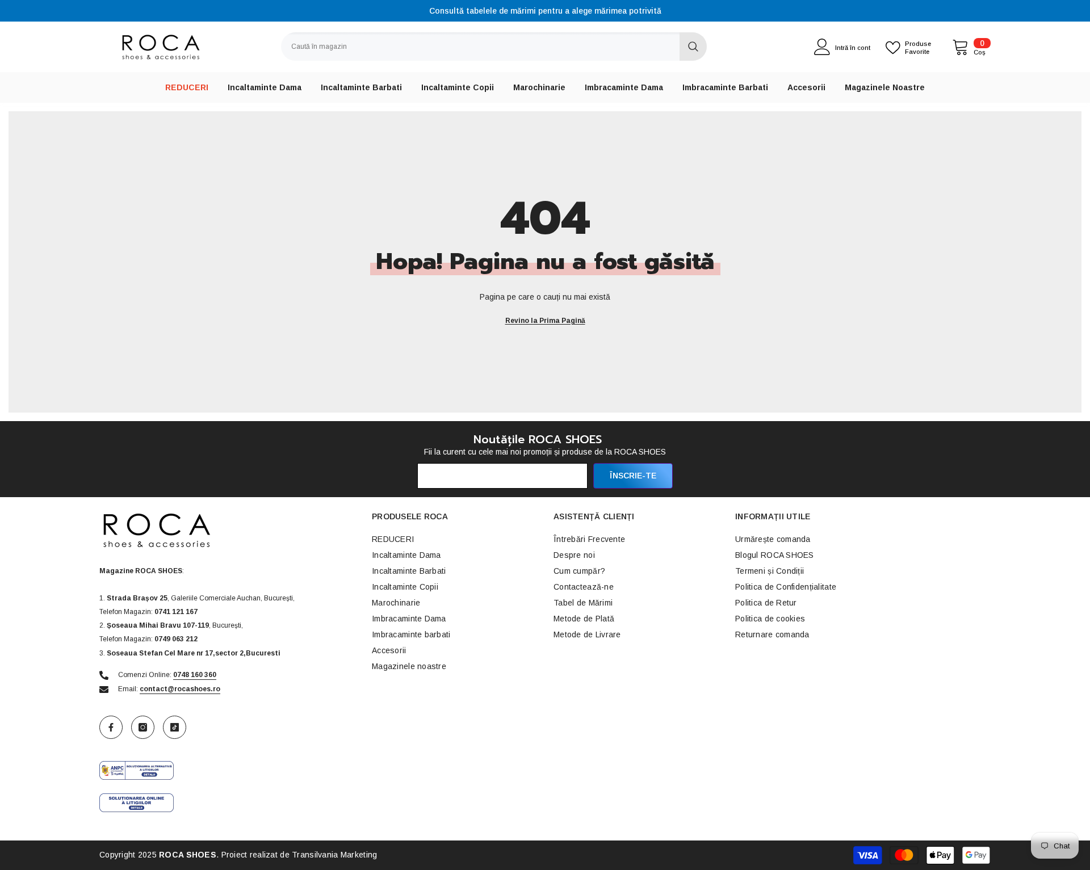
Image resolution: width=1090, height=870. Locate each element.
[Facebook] (111, 727)
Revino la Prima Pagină (545, 321)
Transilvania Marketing (334, 854)
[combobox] (480, 46)
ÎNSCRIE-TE (633, 475)
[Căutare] (494, 46)
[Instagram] (142, 727)
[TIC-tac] (174, 727)
